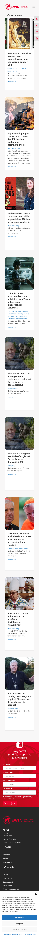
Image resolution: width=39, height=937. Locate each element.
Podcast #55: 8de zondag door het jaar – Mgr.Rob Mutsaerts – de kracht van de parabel (19, 699)
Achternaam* (8, 773)
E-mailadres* (7, 789)
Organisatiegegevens (11, 889)
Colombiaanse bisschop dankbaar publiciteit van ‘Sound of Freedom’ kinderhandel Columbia (19, 300)
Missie (5, 874)
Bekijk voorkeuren (20, 929)
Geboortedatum (9, 780)
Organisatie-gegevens (29, 934)
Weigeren (19, 923)
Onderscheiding (13, 226)
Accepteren (19, 917)
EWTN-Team (7, 885)
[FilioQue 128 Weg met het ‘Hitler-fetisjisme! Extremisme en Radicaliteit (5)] (19, 433)
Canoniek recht (12, 549)
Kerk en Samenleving (15, 314)
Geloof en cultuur (13, 68)
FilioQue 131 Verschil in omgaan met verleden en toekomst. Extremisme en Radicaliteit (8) (19, 379)
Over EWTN (7, 878)
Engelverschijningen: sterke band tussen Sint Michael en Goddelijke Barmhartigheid (18, 139)
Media (5, 858)
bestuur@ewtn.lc (15, 842)
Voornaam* (7, 765)
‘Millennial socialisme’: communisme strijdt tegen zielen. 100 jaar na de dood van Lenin (19, 217)
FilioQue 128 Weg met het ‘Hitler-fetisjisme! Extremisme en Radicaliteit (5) (19, 457)
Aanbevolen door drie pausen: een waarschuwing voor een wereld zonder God (19, 59)
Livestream (7, 862)
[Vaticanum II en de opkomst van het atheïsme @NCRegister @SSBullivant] (19, 593)
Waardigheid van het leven (17, 319)
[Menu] (33, 7)
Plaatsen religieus (13, 148)
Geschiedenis (8, 882)
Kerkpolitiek (23, 549)
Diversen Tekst (12, 709)
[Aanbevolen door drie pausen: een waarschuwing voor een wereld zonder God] (19, 33)
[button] (36, 893)
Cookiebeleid (7, 934)
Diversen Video (12, 389)
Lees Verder (11, 81)
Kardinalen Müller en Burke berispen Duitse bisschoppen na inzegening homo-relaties (19, 539)
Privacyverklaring (17, 934)
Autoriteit (10, 311)
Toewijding (11, 466)
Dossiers (6, 854)
